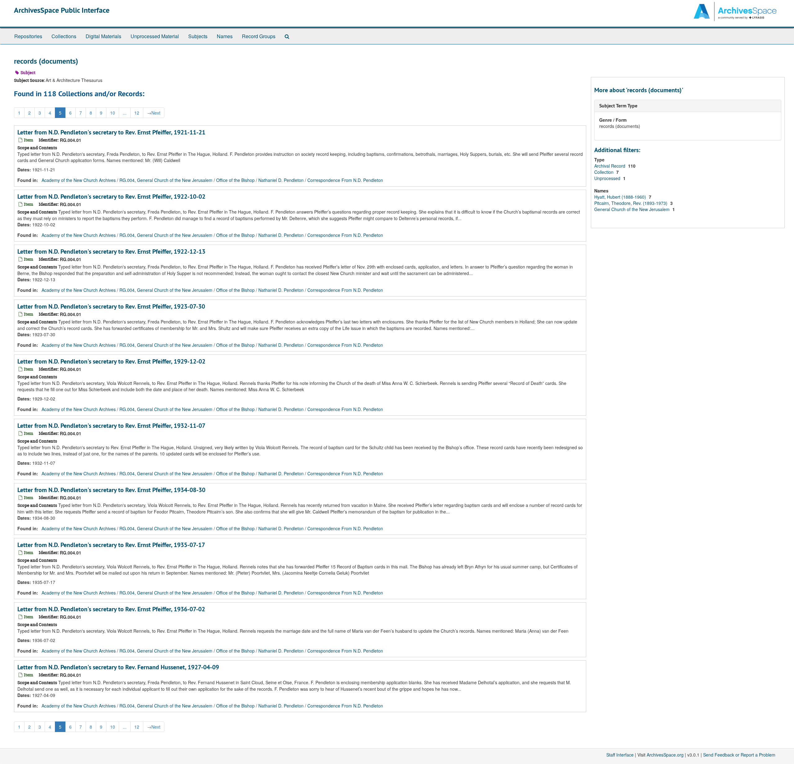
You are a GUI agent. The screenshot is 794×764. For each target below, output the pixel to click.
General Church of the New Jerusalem (632, 209)
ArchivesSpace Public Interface (61, 10)
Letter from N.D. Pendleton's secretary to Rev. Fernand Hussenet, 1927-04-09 (118, 667)
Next (153, 113)
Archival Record (610, 166)
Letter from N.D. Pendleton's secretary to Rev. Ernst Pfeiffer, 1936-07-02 (111, 609)
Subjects (197, 36)
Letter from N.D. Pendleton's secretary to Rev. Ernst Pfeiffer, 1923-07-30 (111, 306)
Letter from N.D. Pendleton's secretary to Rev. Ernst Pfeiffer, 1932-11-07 (111, 426)
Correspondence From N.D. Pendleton (345, 180)
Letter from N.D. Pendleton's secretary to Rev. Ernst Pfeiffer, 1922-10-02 (111, 196)
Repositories (28, 36)
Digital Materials (103, 36)
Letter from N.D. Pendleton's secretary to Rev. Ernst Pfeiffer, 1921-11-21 (111, 132)
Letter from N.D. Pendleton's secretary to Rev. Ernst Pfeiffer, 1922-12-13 (111, 251)
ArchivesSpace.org (665, 755)
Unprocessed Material (155, 36)
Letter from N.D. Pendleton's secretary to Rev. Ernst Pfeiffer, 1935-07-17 (111, 545)
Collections (63, 36)
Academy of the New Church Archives (79, 180)
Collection (604, 172)
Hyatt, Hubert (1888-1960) (620, 197)
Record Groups (258, 36)
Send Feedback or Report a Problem (739, 755)
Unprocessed (608, 178)
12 (136, 113)
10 (112, 113)
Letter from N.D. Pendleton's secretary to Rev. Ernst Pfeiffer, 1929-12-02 (111, 361)
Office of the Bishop (235, 180)
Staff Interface (620, 755)
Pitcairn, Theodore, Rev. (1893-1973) (631, 203)
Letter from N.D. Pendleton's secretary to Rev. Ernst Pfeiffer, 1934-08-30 (111, 490)
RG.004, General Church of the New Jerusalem (165, 180)
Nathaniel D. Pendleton (281, 180)
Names (225, 36)
